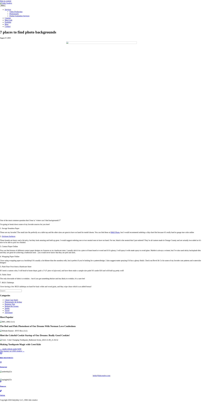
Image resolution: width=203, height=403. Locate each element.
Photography (14, 14)
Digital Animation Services (19, 16)
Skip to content (5, 1)
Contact (7, 26)
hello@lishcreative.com (101, 376)
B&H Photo (115, 232)
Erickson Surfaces (8, 236)
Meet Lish (8, 20)
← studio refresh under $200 (10, 349)
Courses (8, 18)
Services (8, 10)
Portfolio (8, 22)
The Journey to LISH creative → (12, 351)
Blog (6, 24)
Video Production (15, 12)
